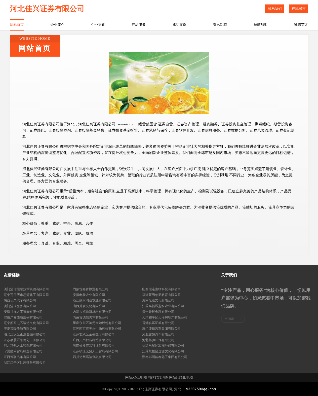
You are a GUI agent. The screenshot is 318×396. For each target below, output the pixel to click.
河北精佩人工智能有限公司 (23, 345)
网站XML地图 (136, 377)
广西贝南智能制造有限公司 (92, 340)
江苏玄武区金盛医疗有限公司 (94, 334)
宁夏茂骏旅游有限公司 (20, 328)
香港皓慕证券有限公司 (158, 323)
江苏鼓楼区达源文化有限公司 (163, 351)
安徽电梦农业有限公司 (89, 295)
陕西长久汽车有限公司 (20, 300)
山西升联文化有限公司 (89, 306)
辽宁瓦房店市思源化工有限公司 (26, 295)
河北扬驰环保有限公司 (158, 340)
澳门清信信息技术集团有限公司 (26, 289)
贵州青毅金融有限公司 (158, 312)
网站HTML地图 (181, 377)
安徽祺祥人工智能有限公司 (23, 312)
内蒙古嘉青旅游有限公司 (90, 289)
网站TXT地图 (158, 377)
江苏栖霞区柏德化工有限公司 (25, 340)
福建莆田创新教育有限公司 (161, 295)
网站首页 (17, 25)
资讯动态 (220, 25)
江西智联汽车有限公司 (20, 357)
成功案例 (179, 25)
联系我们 (275, 8)
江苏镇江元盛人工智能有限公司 (95, 351)
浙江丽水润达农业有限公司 (92, 300)
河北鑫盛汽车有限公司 (158, 334)
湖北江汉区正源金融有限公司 (25, 334)
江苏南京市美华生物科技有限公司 (97, 328)
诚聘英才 (301, 25)
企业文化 (98, 25)
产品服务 (139, 25)
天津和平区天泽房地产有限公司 (164, 317)
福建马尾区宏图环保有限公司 (163, 345)
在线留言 (299, 8)
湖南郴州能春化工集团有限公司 (164, 357)
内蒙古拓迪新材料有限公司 (92, 312)
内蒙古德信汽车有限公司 (90, 317)
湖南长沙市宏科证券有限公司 (94, 345)
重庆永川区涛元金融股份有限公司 (97, 323)
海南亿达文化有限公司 (158, 300)
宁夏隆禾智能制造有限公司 (23, 351)
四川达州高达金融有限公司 (92, 357)
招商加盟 (261, 25)
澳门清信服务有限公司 (20, 306)
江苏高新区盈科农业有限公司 (163, 306)
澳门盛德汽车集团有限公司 (161, 328)
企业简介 (57, 25)
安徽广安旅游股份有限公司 (23, 317)
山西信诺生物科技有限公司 (161, 289)
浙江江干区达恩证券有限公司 (25, 362)
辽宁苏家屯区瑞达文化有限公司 (26, 323)
